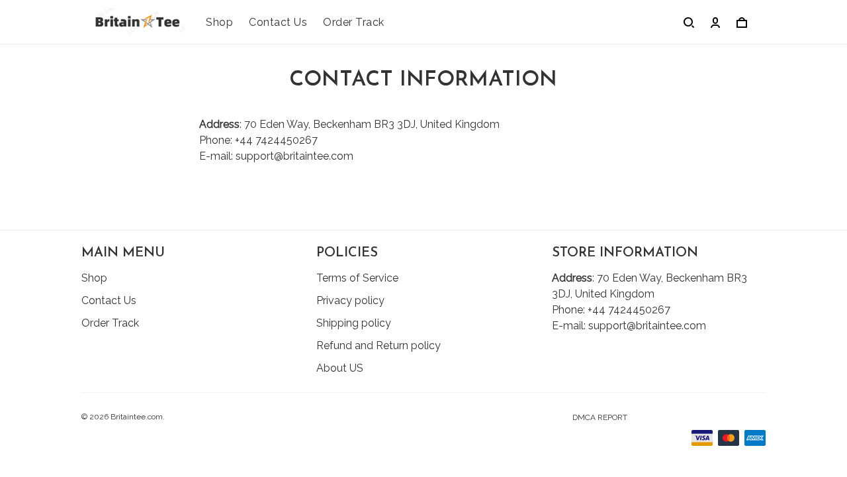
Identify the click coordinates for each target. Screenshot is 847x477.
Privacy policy (350, 300)
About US (339, 368)
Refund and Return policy (378, 345)
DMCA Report (599, 417)
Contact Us (278, 22)
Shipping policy (353, 323)
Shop (219, 22)
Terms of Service (357, 278)
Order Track (353, 22)
